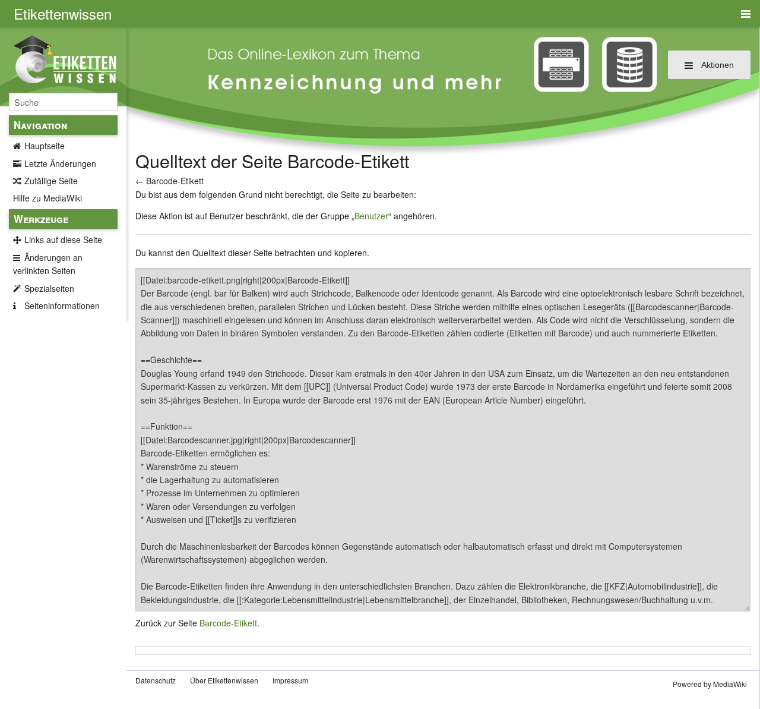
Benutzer (371, 216)
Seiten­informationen (62, 305)
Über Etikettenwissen (224, 680)
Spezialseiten (49, 288)
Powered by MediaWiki (710, 684)
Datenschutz (155, 680)
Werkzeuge (41, 219)
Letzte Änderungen (60, 163)
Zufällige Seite (51, 181)
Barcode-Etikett (175, 181)
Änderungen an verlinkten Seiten (48, 263)
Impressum (290, 680)
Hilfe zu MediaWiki (47, 198)
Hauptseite (44, 146)
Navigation (40, 125)
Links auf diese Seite (63, 239)
